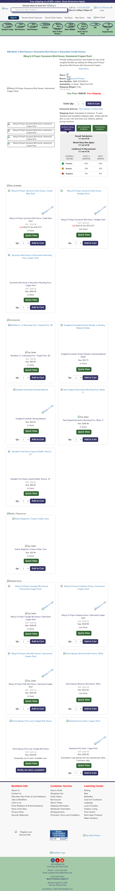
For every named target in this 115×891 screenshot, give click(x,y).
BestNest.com (67, 889)
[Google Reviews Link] (62, 860)
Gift (95, 28)
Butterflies (88, 796)
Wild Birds (12, 52)
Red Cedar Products (93, 815)
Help (89, 18)
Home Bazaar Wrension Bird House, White (83, 684)
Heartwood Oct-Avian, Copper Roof (83, 748)
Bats (86, 793)
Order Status (56, 796)
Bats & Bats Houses (57, 33)
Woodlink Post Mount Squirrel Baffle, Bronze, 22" (31, 479)
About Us (16, 790)
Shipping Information (59, 806)
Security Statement (20, 815)
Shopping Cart (56, 793)
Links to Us (16, 803)
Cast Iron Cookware (93, 799)
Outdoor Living (7, 30)
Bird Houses (20, 30)
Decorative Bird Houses (46, 52)
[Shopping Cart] (102, 7)
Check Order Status (53, 18)
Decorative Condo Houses (73, 52)
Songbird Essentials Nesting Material (31, 419)
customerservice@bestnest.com (60, 873)
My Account (55, 799)
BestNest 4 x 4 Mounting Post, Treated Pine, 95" (30, 356)
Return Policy (56, 803)
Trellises (45, 28)
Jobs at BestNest (19, 799)
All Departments (107, 31)
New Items (79, 18)
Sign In (13, 18)
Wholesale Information (60, 809)
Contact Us (16, 793)
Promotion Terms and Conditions (65, 815)
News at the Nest (19, 809)
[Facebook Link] (53, 860)
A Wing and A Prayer (76, 78)
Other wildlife (70, 30)
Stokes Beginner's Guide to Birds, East (31, 549)
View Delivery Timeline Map (91, 109)
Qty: (17, 243)
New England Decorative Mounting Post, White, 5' (83, 420)
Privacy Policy (18, 812)
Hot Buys (69, 18)
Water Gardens (91, 818)
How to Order (56, 790)
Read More (84, 69)
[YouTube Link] (57, 860)
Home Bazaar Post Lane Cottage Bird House (30, 749)
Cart (102, 10)
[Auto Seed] (99, 17)
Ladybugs (88, 803)
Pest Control (89, 812)
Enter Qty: (69, 103)
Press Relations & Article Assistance (27, 806)
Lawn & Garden (91, 806)
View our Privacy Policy (57, 885)
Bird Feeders (32, 30)
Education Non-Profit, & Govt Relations (29, 796)
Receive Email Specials (32, 18)
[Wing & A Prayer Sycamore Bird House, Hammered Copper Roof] (31, 125)
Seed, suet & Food (82, 33)
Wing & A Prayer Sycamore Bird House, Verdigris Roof (83, 220)
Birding (87, 790)
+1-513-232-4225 (83, 8)
